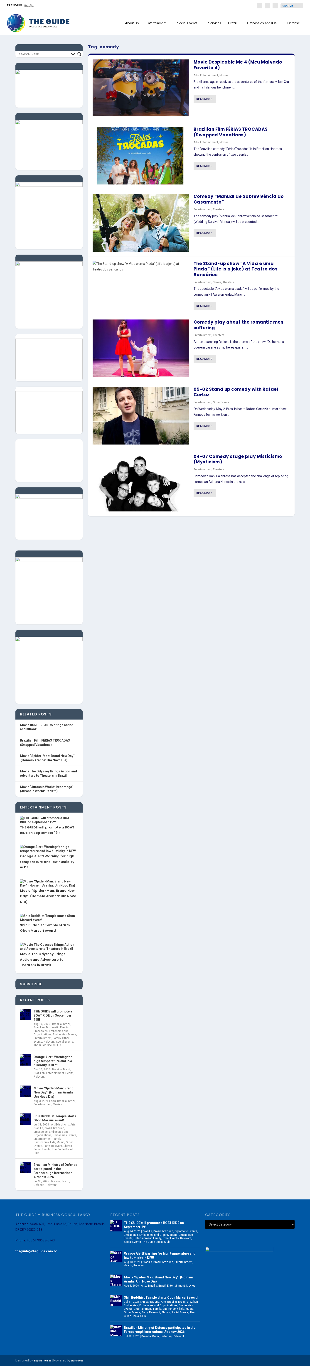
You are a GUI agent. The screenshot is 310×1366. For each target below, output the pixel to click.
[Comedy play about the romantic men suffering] (141, 348)
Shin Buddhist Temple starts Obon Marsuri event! (55, 1118)
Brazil (232, 23)
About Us (132, 23)
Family (57, 1038)
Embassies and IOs (262, 23)
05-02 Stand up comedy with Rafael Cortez (236, 392)
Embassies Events (64, 1034)
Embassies (41, 1031)
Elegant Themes (42, 1360)
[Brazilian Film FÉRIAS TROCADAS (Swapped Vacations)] (141, 155)
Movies (224, 75)
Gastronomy (41, 1142)
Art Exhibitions (60, 1124)
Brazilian (39, 1027)
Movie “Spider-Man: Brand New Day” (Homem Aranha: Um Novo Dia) (48, 896)
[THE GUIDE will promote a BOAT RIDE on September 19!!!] (25, 1014)
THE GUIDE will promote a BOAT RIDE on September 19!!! (53, 1015)
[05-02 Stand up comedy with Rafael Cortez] (141, 416)
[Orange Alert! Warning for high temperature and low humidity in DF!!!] (25, 1060)
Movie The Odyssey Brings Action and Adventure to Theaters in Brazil (43, 959)
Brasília (29, 5)
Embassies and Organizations (51, 1032)
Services (214, 23)
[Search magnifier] (79, 54)
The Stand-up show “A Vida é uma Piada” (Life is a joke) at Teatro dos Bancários (236, 269)
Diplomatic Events (57, 1027)
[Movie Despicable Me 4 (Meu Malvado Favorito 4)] (141, 88)
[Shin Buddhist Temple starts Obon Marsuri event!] (25, 1119)
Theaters (218, 209)
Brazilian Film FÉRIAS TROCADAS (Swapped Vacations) (231, 132)
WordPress (77, 1360)
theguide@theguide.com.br (36, 1251)
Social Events (187, 23)
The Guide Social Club (47, 1045)
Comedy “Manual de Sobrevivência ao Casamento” (239, 199)
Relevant (49, 1041)
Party (47, 1145)
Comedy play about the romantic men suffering (238, 325)
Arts (196, 75)
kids (52, 1142)
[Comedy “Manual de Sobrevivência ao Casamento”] (141, 223)
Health (69, 1073)
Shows (217, 282)
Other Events (221, 402)
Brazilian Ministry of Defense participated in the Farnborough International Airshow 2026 (55, 1171)
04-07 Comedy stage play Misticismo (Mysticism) (238, 459)
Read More (204, 99)
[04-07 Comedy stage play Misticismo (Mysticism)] (141, 483)
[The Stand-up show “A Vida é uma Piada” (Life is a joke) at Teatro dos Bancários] (141, 266)
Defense (293, 23)
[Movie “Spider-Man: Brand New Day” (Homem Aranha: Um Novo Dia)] (25, 1091)
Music (60, 1142)
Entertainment (156, 23)
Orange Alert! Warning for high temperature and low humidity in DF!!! (47, 862)
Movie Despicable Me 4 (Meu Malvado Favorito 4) (238, 65)
